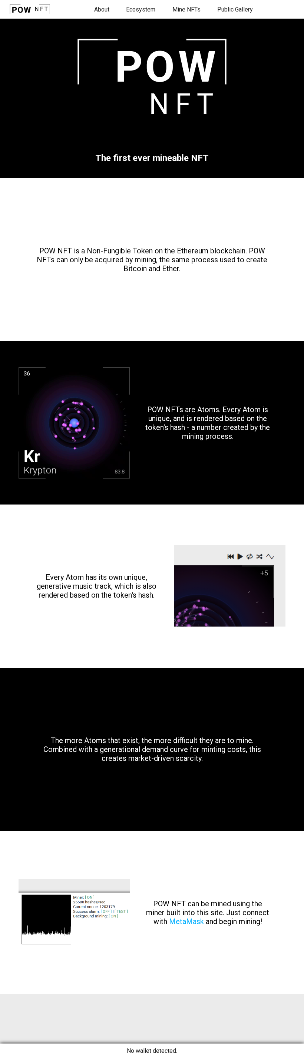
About (101, 9)
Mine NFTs (186, 9)
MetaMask (186, 921)
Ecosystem (140, 9)
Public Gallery (235, 9)
